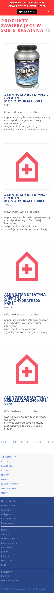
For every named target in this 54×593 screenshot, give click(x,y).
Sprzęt (4, 493)
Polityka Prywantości (11, 580)
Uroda (4, 529)
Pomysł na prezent (10, 484)
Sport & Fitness (8, 488)
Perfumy (5, 479)
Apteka (4, 461)
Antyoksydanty (8, 457)
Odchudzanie (8, 505)
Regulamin (6, 571)
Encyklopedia (7, 523)
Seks (3, 564)
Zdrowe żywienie (9, 543)
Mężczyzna (6, 560)
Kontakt (5, 576)
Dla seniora (7, 466)
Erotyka (5, 475)
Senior (4, 551)
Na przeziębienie (9, 501)
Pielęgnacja (7, 514)
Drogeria (5, 470)
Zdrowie (5, 534)
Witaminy (6, 509)
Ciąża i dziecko (8, 518)
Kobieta (5, 556)
